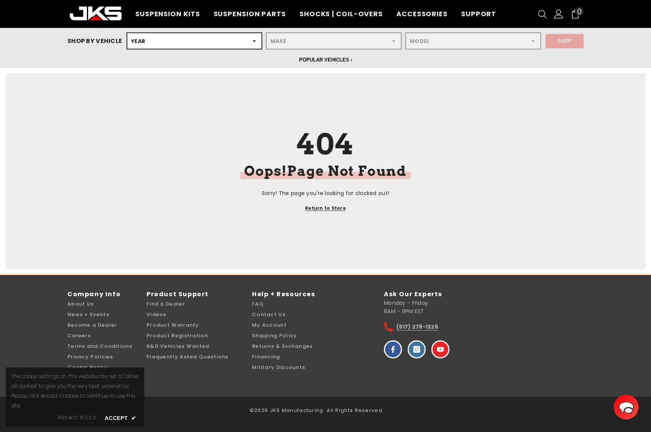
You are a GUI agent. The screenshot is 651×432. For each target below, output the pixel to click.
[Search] (542, 13)
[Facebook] (393, 349)
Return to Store (325, 208)
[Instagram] (417, 349)
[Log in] (558, 13)
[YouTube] (440, 349)
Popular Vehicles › (325, 60)
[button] (626, 407)
